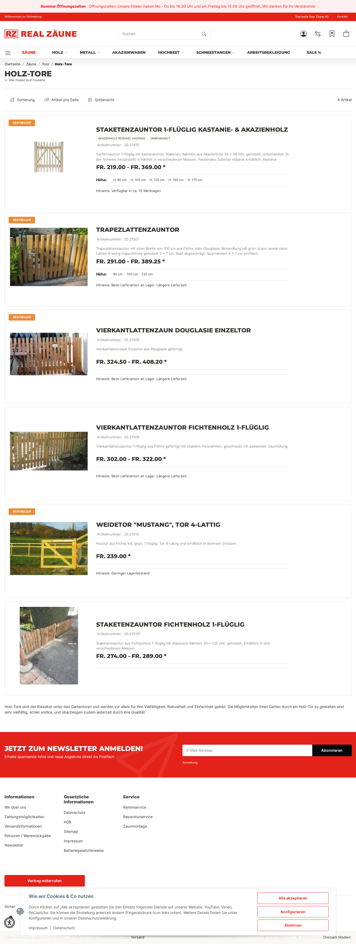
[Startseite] (40, 33)
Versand (137, 937)
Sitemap (71, 831)
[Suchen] (204, 34)
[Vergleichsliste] (317, 33)
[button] (303, 33)
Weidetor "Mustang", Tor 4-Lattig (158, 524)
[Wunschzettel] (332, 33)
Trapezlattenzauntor (137, 229)
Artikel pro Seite (65, 99)
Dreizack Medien (337, 937)
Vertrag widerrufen (44, 880)
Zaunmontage (135, 826)
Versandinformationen (23, 826)
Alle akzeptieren (293, 898)
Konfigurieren (293, 911)
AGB (67, 822)
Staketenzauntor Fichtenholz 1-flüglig (170, 624)
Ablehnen (293, 925)
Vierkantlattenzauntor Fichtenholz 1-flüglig (182, 427)
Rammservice (134, 807)
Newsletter (13, 845)
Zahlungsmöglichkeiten (24, 816)
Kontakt (342, 16)
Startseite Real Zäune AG (312, 16)
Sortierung (26, 99)
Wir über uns (15, 807)
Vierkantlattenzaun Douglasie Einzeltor (173, 330)
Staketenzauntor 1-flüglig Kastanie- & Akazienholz (192, 129)
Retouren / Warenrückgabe (27, 835)
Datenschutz (64, 928)
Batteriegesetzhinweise (84, 850)
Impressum (38, 928)
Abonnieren (332, 750)
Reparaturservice (138, 816)
